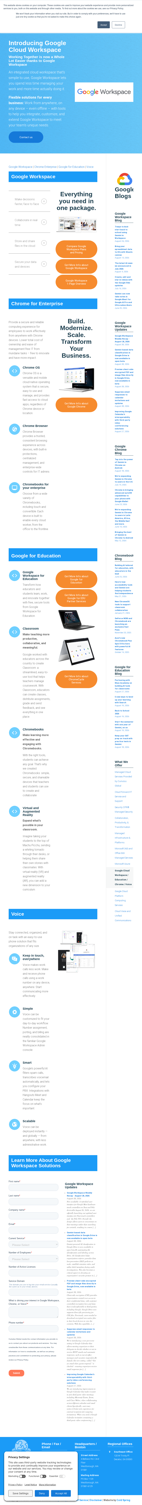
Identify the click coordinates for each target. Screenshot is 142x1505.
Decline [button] (118, 24)
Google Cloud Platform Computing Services (121, 898)
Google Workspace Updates (79, 1185)
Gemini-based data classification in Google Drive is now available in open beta (82, 1235)
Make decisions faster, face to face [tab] (27, 201)
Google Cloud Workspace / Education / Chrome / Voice (123, 877)
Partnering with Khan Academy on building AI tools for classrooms (123, 684)
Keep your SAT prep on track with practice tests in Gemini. (123, 740)
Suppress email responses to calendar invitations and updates (81, 1332)
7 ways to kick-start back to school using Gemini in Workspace (122, 232)
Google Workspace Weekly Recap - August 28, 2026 (79, 1194)
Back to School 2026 (122, 712)
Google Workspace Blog (123, 217)
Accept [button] (103, 24)
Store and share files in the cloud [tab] (25, 243)
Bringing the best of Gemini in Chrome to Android (124, 535)
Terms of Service (78, 1500)
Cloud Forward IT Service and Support (123, 796)
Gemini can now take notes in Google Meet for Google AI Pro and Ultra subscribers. (123, 299)
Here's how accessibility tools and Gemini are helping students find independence (124, 588)
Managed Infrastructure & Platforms (122, 838)
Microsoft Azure (122, 864)
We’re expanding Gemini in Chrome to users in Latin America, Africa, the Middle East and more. (123, 516)
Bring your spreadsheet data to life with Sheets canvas (123, 250)
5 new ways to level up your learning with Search (124, 700)
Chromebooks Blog (124, 557)
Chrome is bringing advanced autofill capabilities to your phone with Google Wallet (124, 496)
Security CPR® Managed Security (124, 809)
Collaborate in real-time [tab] (26, 222)
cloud (34, 72)
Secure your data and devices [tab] (25, 264)
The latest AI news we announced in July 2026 (123, 266)
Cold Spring (123, 1500)
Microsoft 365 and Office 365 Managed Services (124, 853)
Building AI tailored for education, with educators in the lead (124, 569)
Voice (90, 167)
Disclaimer (96, 1500)
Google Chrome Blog (121, 450)
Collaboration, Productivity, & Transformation (122, 823)
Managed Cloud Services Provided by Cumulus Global (123, 779)
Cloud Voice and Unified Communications (123, 916)
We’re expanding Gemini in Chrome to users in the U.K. (124, 479)
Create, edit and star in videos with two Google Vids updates (123, 281)
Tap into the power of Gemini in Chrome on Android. (124, 463)
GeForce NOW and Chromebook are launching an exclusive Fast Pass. (123, 624)
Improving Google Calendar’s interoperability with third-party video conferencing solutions (80, 1378)
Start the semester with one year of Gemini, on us (124, 725)
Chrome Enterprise (45, 167)
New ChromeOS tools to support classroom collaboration (122, 605)
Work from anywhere (41, 103)
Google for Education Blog (123, 671)
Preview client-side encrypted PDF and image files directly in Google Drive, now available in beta (81, 1285)
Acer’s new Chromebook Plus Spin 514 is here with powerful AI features (123, 644)
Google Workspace (20, 167)
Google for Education (72, 167)
